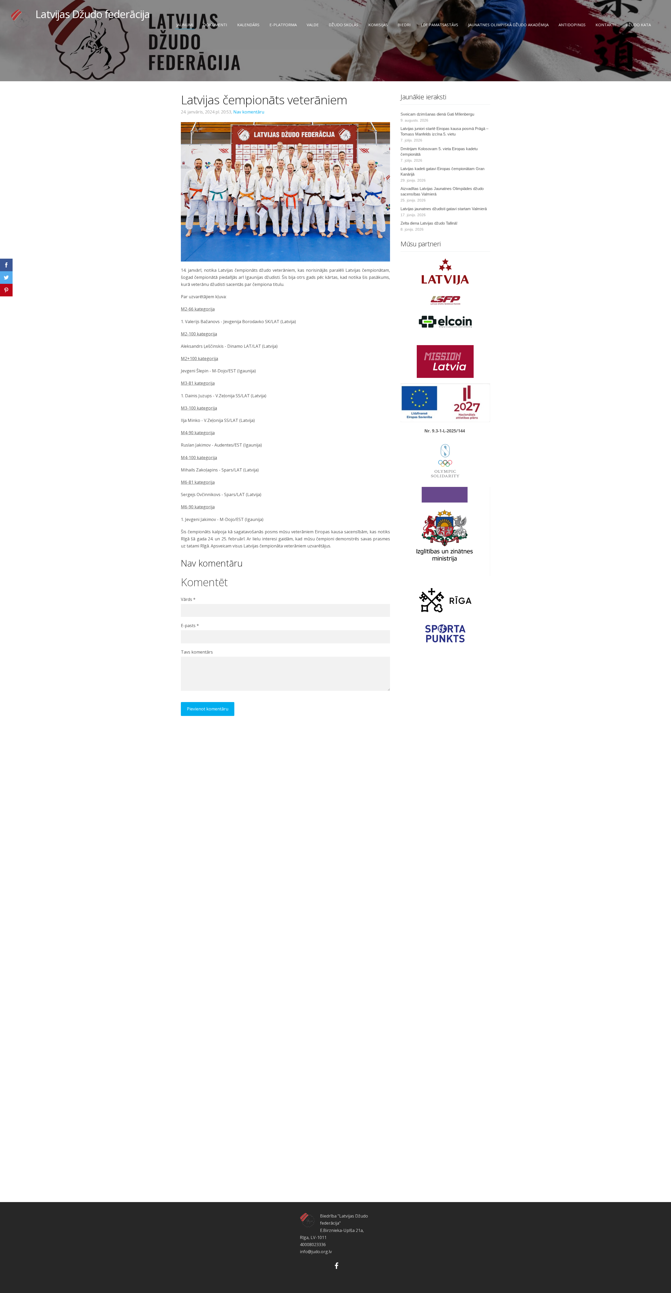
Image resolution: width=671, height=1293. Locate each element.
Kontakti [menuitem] (606, 24)
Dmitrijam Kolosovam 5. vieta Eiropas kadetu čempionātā (439, 151)
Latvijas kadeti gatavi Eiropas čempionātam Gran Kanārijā (442, 171)
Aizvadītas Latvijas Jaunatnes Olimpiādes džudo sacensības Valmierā (442, 191)
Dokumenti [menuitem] (215, 24)
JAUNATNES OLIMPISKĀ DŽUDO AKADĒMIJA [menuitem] (508, 24)
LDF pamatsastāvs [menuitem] (439, 24)
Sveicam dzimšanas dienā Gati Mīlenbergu (437, 114)
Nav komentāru (248, 112)
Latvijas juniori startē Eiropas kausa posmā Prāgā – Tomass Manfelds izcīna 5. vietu (444, 131)
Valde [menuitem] (313, 24)
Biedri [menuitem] (404, 24)
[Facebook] (335, 1264)
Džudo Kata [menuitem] (638, 24)
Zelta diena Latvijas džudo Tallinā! (429, 223)
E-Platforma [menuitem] (283, 24)
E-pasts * (190, 625)
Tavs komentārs (197, 652)
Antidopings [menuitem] (572, 24)
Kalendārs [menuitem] (248, 24)
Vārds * (188, 599)
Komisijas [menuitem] (378, 24)
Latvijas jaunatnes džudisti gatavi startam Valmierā (444, 209)
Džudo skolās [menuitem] (343, 24)
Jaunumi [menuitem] (184, 24)
